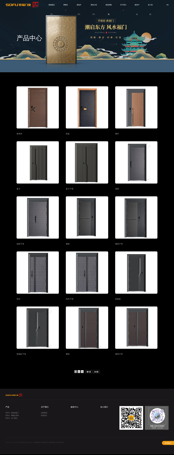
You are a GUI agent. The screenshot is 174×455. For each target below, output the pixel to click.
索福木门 (79, 6)
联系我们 (168, 443)
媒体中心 (137, 6)
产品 (7, 407)
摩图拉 (65, 5)
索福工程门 (94, 6)
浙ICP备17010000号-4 (56, 442)
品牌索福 (44, 413)
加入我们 (150, 6)
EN (168, 4)
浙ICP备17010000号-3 (42, 442)
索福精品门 (52, 6)
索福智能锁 (109, 6)
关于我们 (123, 5)
